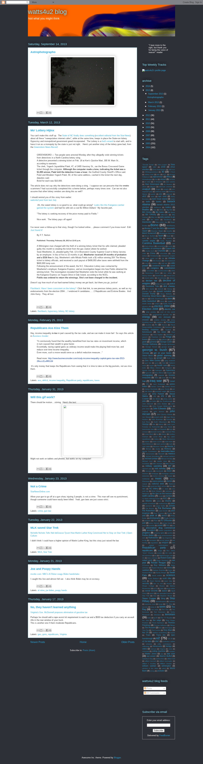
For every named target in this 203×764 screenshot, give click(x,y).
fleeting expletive (150, 330)
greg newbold (170, 360)
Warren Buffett (166, 656)
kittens (161, 424)
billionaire (164, 215)
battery (168, 207)
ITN (147, 384)
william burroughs (165, 661)
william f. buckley (149, 663)
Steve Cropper (149, 598)
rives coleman (152, 558)
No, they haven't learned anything (53, 607)
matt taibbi (146, 446)
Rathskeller (153, 538)
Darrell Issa (159, 275)
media (158, 449)
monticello (159, 471)
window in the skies (150, 668)
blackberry (167, 219)
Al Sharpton (158, 182)
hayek (151, 365)
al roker (41, 590)
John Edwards (159, 408)
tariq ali (153, 607)
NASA (169, 481)
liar (157, 434)
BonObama (171, 225)
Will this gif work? (42, 397)
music (158, 478)
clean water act (151, 258)
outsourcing (163, 503)
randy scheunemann (164, 535)
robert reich (147, 560)
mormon (145, 473)
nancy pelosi (157, 481)
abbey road (149, 174)
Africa (169, 176)
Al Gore (172, 179)
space (164, 591)
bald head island (159, 199)
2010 (148, 123)
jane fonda (165, 389)
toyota (172, 632)
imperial (161, 375)
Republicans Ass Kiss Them (49, 328)
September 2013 (156, 94)
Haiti (163, 363)
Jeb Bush (148, 391)
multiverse (146, 479)
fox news (161, 332)
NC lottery (70, 311)
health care (162, 365)
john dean (146, 409)
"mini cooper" (162, 165)
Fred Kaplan (158, 334)
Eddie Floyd (167, 303)
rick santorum (147, 555)
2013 (148, 90)
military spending (153, 466)
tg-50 (156, 618)
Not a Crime (38, 486)
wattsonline (160, 659)
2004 (148, 147)
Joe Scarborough (166, 401)
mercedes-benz (168, 451)
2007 (148, 135)
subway (172, 601)
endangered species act (162, 314)
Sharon (162, 586)
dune (162, 301)
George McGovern (168, 344)
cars (173, 243)
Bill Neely (171, 212)
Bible (161, 210)
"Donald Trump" (148, 165)
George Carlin (166, 342)
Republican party (74, 380)
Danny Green (147, 275)
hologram (168, 368)
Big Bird (169, 210)
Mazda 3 (171, 446)
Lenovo (145, 432)
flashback (42, 311)
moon (169, 471)
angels (166, 189)
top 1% (145, 632)
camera (169, 238)
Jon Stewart (146, 417)
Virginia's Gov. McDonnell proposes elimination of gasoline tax (59, 612)
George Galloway (149, 344)
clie (163, 258)
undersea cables (169, 641)
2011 (148, 119)
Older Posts (127, 642)
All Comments (153, 693)
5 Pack (172, 172)
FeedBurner (164, 735)
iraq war (156, 380)
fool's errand (107, 141)
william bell (171, 659)
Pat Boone (150, 508)
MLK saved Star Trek (44, 527)
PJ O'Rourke (166, 520)
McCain (148, 449)
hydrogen (158, 370)
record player (164, 540)
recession (153, 540)
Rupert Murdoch (158, 568)
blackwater (147, 222)
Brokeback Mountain (167, 233)
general (153, 342)
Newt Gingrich (157, 491)
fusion (144, 339)
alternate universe (165, 187)
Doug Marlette (166, 294)
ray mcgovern (167, 538)
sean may (168, 581)
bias (154, 210)
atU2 (144, 196)
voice (170, 649)
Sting (163, 598)
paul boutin (163, 511)
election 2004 (162, 306)
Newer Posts (37, 642)
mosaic (169, 476)
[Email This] (38, 112)
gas (39, 634)
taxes (97, 380)
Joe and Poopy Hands (45, 568)
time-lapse (168, 628)
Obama (148, 501)
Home (83, 642)
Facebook (170, 322)
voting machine (158, 651)
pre (174, 525)
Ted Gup (165, 609)
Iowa (163, 378)
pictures (148, 520)
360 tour (172, 169)
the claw (145, 620)
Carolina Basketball (153, 243)
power (160, 525)
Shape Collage (148, 586)
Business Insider (40, 336)
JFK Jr (164, 396)
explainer (159, 322)
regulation (154, 543)
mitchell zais (146, 469)
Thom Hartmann (158, 623)
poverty (151, 525)
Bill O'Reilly (150, 214)
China (152, 253)
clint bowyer (157, 261)
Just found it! (36, 230)
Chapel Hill (170, 248)
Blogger (117, 757)
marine (147, 441)
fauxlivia (148, 325)
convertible (150, 271)
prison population (165, 530)
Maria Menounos (168, 439)
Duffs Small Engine (157, 299)
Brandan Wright (157, 231)
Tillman (172, 625)
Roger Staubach (162, 560)
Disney (169, 289)
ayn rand (162, 196)
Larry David (167, 427)
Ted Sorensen (159, 612)
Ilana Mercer (159, 373)
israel (172, 381)
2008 (148, 131)
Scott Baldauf (153, 578)
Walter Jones (151, 654)
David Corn (171, 275)
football (168, 330)
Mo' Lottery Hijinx (42, 130)
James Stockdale (151, 389)
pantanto (149, 506)
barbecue (157, 207)
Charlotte (161, 251)
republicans (88, 380)
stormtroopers (161, 601)
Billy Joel (154, 217)
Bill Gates (160, 212)
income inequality (57, 380)
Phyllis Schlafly (169, 518)
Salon (170, 570)
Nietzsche (145, 494)
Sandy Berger (161, 572)
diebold (160, 289)
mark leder (169, 441)
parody (172, 506)
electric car (169, 309)
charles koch (149, 251)
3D (163, 172)
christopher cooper (168, 256)
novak (160, 496)
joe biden (50, 590)
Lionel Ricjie (158, 437)
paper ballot (160, 506)
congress (155, 268)
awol (152, 196)
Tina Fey (145, 630)
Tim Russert (150, 627)
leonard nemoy (156, 432)
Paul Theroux (159, 513)
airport (163, 179)
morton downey (158, 476)
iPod (170, 378)
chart (171, 251)
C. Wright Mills (156, 238)
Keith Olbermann (160, 422)
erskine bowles (160, 320)
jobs (144, 401)
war (162, 654)
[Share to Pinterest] (50, 112)
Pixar (155, 520)
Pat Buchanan (164, 508)
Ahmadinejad (147, 179)
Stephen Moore (166, 596)
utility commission (164, 644)
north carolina (148, 496)
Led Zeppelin (162, 429)
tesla (149, 618)
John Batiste (162, 404)
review (159, 553)
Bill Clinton (147, 212)
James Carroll (156, 386)
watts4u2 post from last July (43, 200)
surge (161, 604)
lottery (61, 311)
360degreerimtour (151, 172)
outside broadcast (149, 503)
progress (146, 533)
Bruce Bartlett (150, 236)
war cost (171, 653)
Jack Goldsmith (159, 384)
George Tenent (151, 347)
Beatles (145, 209)
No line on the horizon (162, 493)
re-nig (144, 540)
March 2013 (154, 102)
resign (160, 550)
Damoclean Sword (152, 273)
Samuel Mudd (147, 572)
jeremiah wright (160, 391)
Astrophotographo (43, 52)
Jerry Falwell (158, 394)
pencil (164, 515)
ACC (164, 174)
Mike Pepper (170, 463)
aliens (144, 187)
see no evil (157, 583)
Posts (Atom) (89, 650)
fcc (156, 325)
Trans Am (161, 635)
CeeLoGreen (149, 246)
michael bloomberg (153, 456)
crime (40, 511)
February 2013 (155, 106)
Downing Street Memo (152, 296)
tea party (154, 609)
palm (173, 503)
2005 (148, 143)
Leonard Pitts (170, 432)
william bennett (150, 661)
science (170, 575)
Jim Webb (156, 399)
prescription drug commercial (160, 528)
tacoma (145, 607)
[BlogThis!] (41, 112)
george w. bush (154, 349)
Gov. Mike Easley (152, 360)
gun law (47, 511)
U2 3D (170, 638)
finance (164, 325)
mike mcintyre (158, 463)
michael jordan (151, 458)
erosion (145, 320)
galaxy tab (155, 339)
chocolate (163, 253)
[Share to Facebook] (47, 112)
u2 (158, 638)
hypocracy (52, 311)
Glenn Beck (147, 355)
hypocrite (148, 373)
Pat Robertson (148, 511)
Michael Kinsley (167, 459)
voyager (172, 651)
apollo (153, 194)
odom (159, 501)
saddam (145, 570)
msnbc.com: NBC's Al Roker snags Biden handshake (54, 574)
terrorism (170, 614)
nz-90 (173, 498)
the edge (157, 620)
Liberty (163, 434)
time (160, 628)
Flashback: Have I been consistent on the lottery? (53, 288)
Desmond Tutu (152, 286)
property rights (159, 533)
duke (169, 298)
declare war (151, 280)
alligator (153, 187)
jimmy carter (168, 399)
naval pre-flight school (158, 486)
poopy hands (61, 590)
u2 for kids (146, 641)
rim (143, 558)
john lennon (159, 411)
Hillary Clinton (155, 368)
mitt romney (160, 468)
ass (39, 380)
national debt (158, 484)
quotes (170, 533)
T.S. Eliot (169, 604)
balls (148, 201)
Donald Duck (147, 291)
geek (144, 342)
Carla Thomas (166, 241)
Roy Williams (160, 565)
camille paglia (148, 241)
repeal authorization (158, 545)
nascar (144, 484)
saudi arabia (157, 575)
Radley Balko (148, 535)
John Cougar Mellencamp (162, 406)
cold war (164, 263)
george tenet (167, 347)
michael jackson (169, 456)
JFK (154, 396)
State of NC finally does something (78, 135)
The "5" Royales (166, 618)
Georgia (145, 353)
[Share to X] (44, 112)
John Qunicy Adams (164, 414)
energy (146, 317)
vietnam (154, 649)
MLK (40, 552)
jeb (174, 389)
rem (173, 543)
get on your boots (162, 353)
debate (172, 278)
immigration (147, 375)
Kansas (169, 419)
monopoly (149, 471)
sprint (152, 593)
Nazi (171, 486)
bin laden (155, 219)
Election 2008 (150, 309)
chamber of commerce (152, 248)
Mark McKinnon (148, 444)
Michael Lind (147, 461)
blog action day (161, 222)
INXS (156, 378)
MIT (169, 466)
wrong (152, 671)
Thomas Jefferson (160, 625)
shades (169, 583)
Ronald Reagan (158, 562)
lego (171, 429)
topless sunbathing (160, 632)
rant (143, 538)
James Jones (170, 386)
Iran (144, 381)
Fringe (168, 337)
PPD (168, 525)
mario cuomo (157, 441)
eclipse (157, 303)
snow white (171, 588)
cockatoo (154, 263)
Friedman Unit (156, 337)
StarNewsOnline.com (40, 491)
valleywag (145, 646)
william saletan (149, 666)
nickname (168, 491)
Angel (158, 189)
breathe (169, 231)
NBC (144, 489)
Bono (154, 225)
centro (170, 246)
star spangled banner (165, 593)
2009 (148, 127)
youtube (160, 671)
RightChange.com (166, 555)
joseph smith (159, 417)
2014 (148, 86)
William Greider (166, 663)
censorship (161, 246)
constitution (169, 268)
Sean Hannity (155, 581)
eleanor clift (146, 306)
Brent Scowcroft (149, 233)
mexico (171, 453)
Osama (168, 501)
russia (169, 568)
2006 (148, 139)
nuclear (169, 496)
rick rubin (168, 553)
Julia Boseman (157, 419)
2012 (148, 115)
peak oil (153, 515)
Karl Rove (146, 422)
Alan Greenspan (152, 184)
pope (144, 525)
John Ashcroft (147, 404)
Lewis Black (149, 434)
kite (154, 424)
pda (144, 515)
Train (148, 635)
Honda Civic (146, 370)
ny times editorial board (151, 498)
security (145, 583)
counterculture (162, 271)
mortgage (154, 473)
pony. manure (154, 523)
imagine (170, 373)
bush (160, 236)
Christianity (154, 256)
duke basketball (149, 301)
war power (151, 656)
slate (162, 588)
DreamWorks (170, 296)
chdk (144, 253)
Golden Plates (147, 358)
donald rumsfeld (164, 291)
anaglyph (146, 189)
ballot (173, 199)
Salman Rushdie (159, 570)
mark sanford (161, 444)
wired (164, 668)
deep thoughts (161, 284)
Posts (149, 688)
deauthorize (162, 278)
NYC (165, 498)
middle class (162, 461)
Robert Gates (166, 558)
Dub (146, 299)
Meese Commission (149, 451)
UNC (157, 641)
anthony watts (160, 191)
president (151, 530)
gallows (164, 339)
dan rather (168, 273)
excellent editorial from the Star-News (112, 135)
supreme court (150, 604)
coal (146, 263)
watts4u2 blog (47, 11)
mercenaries (150, 454)
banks (158, 201)
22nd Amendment (159, 169)
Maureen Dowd (158, 446)
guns (44, 634)
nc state (165, 489)
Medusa (167, 449)
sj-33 (155, 588)
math (171, 444)
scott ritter (167, 578)
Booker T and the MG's (154, 228)
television (157, 615)
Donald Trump (148, 294)
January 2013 (154, 110)
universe (149, 644)
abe (158, 174)
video (144, 649)
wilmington (166, 666)
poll (143, 523)
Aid (156, 179)
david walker (149, 278)
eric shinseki (165, 317)
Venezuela (157, 646)
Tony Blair (167, 630)
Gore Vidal (171, 358)
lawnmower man (148, 429)
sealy (144, 581)
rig (156, 555)
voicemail (145, 651)
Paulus (169, 513)
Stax (155, 596)
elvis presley (151, 312)
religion (165, 543)
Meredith (161, 454)
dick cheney (169, 286)
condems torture (159, 266)
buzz (168, 236)
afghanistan (158, 177)
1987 (155, 167)
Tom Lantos (156, 630)
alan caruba (170, 182)
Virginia (63, 634)
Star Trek (47, 552)
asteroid (169, 194)
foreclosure (147, 332)
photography (155, 518)
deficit (45, 380)
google (160, 358)
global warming (164, 355)
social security (151, 591)
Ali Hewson (168, 184)
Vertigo (169, 646)
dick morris (150, 289)
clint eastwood (169, 261)
